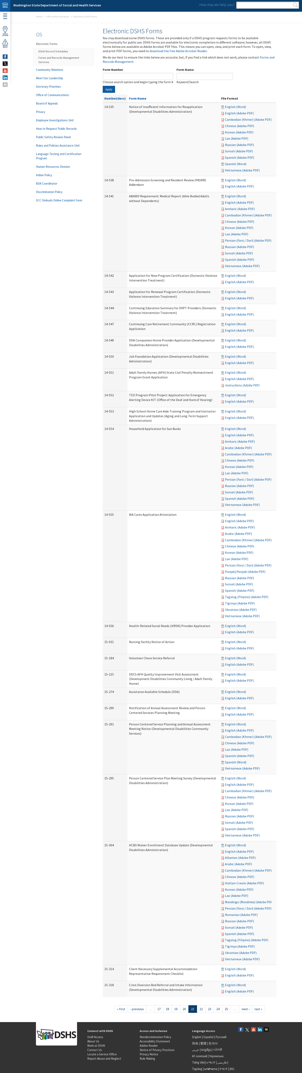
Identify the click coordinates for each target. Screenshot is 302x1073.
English (197, 1037)
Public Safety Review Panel (53, 137)
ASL (232, 1069)
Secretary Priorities (48, 86)
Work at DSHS (96, 1046)
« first (121, 1009)
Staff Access (95, 1037)
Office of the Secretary (57, 16)
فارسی (222, 1062)
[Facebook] (241, 1029)
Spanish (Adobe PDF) (239, 157)
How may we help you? (217, 4)
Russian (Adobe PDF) (239, 145)
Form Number (113, 70)
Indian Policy (44, 175)
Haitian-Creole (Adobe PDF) (244, 883)
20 (184, 1009)
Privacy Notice (149, 1054)
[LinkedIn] (260, 1029)
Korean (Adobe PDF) (239, 132)
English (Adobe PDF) (239, 113)
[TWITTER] (5, 63)
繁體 (203, 1043)
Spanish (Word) (235, 164)
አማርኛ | (211, 1062)
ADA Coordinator (46, 183)
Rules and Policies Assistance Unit (58, 145)
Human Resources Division (53, 167)
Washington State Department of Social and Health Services (57, 5)
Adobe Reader (149, 1046)
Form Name (185, 70)
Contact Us (94, 1050)
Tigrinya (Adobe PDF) (240, 603)
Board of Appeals (47, 103)
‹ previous (137, 1009)
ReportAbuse (5, 46)
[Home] (5, 6)
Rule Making (147, 1058)
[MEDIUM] (5, 84)
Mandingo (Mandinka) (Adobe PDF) (249, 902)
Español (208, 1037)
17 (159, 1009)
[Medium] (266, 1029)
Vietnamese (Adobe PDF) (242, 170)
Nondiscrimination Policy (155, 1037)
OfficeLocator (5, 34)
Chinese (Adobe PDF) (239, 126)
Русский (221, 1037)
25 (226, 1009)
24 (218, 1009)
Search (295, 5)
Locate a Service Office (102, 1054)
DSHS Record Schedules (53, 51)
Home (39, 16)
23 (209, 1009)
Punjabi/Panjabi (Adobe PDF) (245, 572)
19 (176, 1009)
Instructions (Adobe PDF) (242, 385)
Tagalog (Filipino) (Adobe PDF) (246, 597)
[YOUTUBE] (5, 70)
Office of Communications (52, 95)
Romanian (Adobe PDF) (241, 915)
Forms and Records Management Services (58, 60)
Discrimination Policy (49, 192)
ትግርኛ (223, 1069)
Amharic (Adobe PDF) (240, 209)
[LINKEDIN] (5, 77)
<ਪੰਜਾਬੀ (217, 1050)
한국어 (213, 1043)
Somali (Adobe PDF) (239, 151)
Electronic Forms (47, 44)
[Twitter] (247, 1029)
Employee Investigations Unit (55, 120)
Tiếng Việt (198, 1062)
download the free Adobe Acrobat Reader (178, 51)
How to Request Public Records (56, 129)
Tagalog (197, 1069)
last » (258, 1009)
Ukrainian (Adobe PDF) (241, 610)
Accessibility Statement (155, 1041)
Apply (108, 89)
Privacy (40, 112)
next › (245, 1009)
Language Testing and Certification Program (58, 156)
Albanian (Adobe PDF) (240, 858)
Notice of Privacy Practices (157, 1050)
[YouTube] (253, 1029)
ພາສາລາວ (210, 1069)
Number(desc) (115, 98)
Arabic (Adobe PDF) (238, 448)
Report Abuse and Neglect (104, 1058)
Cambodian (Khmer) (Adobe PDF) (248, 119)
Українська (216, 1056)
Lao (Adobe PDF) (236, 138)
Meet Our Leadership (49, 78)
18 (167, 1009)
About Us (93, 1041)
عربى (195, 1050)
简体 (195, 1043)
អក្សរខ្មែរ (206, 1050)
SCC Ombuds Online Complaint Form (59, 200)
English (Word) (235, 107)
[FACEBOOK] (5, 56)
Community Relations (49, 70)
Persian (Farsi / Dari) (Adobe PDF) (248, 240)
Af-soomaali (199, 1056)
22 (201, 1009)
